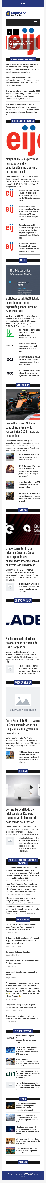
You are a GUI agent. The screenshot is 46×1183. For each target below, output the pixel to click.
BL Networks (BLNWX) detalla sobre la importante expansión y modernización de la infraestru (22, 304)
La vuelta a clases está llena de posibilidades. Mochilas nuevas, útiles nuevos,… (23, 95)
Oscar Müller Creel (13, 955)
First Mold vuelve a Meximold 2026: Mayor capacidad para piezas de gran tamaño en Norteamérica (29, 587)
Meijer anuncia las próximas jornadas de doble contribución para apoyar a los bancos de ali (22, 165)
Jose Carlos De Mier (13, 946)
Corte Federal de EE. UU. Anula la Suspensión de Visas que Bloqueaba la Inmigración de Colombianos (23, 726)
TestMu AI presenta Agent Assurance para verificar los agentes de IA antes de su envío (28, 347)
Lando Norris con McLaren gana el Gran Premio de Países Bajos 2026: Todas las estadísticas (22, 429)
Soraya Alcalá (11, 966)
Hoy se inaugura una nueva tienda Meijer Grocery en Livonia (21, 44)
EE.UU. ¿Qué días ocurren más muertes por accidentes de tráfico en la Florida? (29, 457)
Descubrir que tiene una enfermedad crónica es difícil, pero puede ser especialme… (22, 81)
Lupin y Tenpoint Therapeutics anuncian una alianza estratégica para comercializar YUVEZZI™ (29, 333)
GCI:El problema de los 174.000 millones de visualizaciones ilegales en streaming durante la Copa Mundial (29, 360)
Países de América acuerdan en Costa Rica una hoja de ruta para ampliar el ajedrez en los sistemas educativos (29, 669)
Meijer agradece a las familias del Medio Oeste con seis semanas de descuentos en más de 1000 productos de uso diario (29, 195)
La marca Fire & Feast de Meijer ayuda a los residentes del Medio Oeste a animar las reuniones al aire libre (29, 247)
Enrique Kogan (11, 932)
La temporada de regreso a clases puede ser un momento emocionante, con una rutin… (22, 68)
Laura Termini (11, 1022)
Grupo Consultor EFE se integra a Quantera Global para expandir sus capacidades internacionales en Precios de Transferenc (22, 556)
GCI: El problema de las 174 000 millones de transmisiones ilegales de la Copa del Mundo (29, 373)
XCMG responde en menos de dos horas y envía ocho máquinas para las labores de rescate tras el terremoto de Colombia (29, 756)
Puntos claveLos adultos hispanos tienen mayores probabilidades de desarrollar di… (22, 109)
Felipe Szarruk (11, 977)
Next (16, 32)
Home (23, 3)
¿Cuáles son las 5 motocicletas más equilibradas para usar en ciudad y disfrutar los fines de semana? (29, 497)
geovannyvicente (12, 999)
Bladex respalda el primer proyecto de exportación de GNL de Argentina (21, 642)
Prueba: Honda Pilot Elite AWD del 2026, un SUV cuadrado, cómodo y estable (29, 484)
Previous (9, 32)
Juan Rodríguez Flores (14, 1010)
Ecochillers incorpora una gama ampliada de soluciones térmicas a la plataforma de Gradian (22, 909)
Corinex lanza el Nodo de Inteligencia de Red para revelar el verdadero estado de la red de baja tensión (21, 815)
